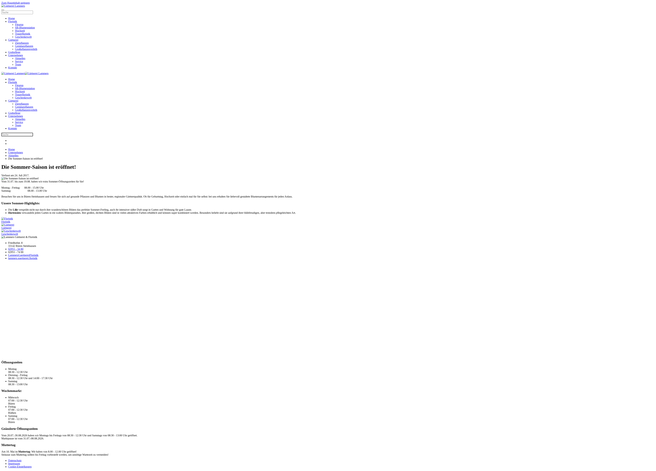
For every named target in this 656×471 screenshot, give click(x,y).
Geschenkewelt (23, 36)
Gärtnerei (13, 39)
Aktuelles (20, 58)
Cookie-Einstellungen (20, 466)
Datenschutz (15, 460)
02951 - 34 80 (15, 249)
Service (19, 61)
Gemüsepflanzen (24, 46)
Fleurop (19, 24)
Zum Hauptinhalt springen (15, 2)
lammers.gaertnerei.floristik (22, 258)
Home (11, 18)
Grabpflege (14, 52)
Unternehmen (15, 55)
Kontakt (12, 67)
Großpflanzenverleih (26, 49)
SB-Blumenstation (25, 27)
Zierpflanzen (22, 43)
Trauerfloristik (22, 33)
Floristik (12, 21)
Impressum (14, 463)
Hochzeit (20, 30)
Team (18, 64)
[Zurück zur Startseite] (13, 5)
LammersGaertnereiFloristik (23, 255)
